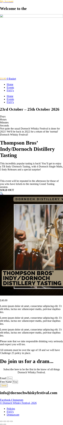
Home (10, 84)
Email (3, 378)
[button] (1, 193)
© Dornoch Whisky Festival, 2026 (18, 402)
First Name (6, 381)
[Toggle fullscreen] (4, 421)
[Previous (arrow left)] (1, 424)
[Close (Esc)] (11, 421)
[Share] (8, 421)
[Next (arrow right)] (4, 424)
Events (10, 87)
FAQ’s (10, 90)
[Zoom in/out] (1, 421)
